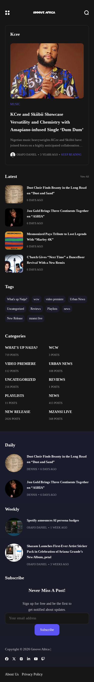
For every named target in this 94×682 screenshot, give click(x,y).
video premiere (20, 364)
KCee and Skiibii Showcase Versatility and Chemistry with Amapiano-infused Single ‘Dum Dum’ (46, 122)
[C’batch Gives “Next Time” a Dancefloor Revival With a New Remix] (14, 264)
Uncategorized (20, 380)
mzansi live (60, 412)
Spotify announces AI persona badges (53, 520)
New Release (17, 412)
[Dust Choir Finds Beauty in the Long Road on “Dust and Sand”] (14, 194)
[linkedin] (28, 659)
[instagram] (21, 659)
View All (84, 176)
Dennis (32, 469)
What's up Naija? (21, 348)
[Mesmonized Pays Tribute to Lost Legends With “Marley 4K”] (14, 241)
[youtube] (36, 659)
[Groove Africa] (47, 12)
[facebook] (7, 659)
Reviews (57, 380)
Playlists (14, 396)
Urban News (60, 364)
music (15, 104)
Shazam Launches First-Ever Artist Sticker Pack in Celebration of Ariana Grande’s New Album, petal (57, 551)
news (54, 396)
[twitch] (43, 659)
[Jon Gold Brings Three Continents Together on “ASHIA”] (14, 217)
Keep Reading (71, 154)
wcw (53, 348)
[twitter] (14, 659)
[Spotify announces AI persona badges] (14, 527)
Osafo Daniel (27, 154)
